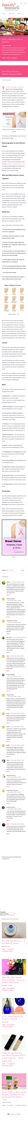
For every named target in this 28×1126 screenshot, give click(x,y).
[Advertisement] (14, 871)
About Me (11, 13)
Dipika (8, 745)
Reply (8, 595)
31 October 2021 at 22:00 (14, 777)
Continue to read (7, 951)
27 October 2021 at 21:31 (17, 582)
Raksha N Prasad (11, 775)
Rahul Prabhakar (11, 674)
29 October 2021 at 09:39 (14, 622)
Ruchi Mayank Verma (12, 620)
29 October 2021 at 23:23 (19, 637)
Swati (8, 656)
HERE (18, 314)
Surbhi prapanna (11, 598)
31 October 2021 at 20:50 (17, 726)
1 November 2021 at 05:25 (14, 792)
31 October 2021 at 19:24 (17, 713)
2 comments (10, 949)
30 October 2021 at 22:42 (17, 656)
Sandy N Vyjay (10, 694)
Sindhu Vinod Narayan (12, 790)
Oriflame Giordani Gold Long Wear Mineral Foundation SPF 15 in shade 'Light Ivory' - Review (13, 1055)
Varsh (8, 760)
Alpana (8, 582)
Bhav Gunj (9, 637)
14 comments (11, 1063)
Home (3, 13)
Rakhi (8, 726)
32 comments (11, 988)
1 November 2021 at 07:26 (14, 809)
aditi (8, 824)
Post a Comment (12, 58)
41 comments (11, 1024)
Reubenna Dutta (11, 807)
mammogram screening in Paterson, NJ (15, 164)
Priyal (8, 713)
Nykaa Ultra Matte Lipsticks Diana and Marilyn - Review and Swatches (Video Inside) (13, 979)
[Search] (21, 3)
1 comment (10, 1105)
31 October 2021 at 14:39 (14, 696)
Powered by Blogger (14, 1114)
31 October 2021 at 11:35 (14, 676)
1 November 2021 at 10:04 (17, 824)
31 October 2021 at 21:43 (17, 745)
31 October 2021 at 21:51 (17, 760)
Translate (11, 915)
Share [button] (3, 58)
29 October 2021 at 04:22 (14, 600)
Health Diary (10, 570)
